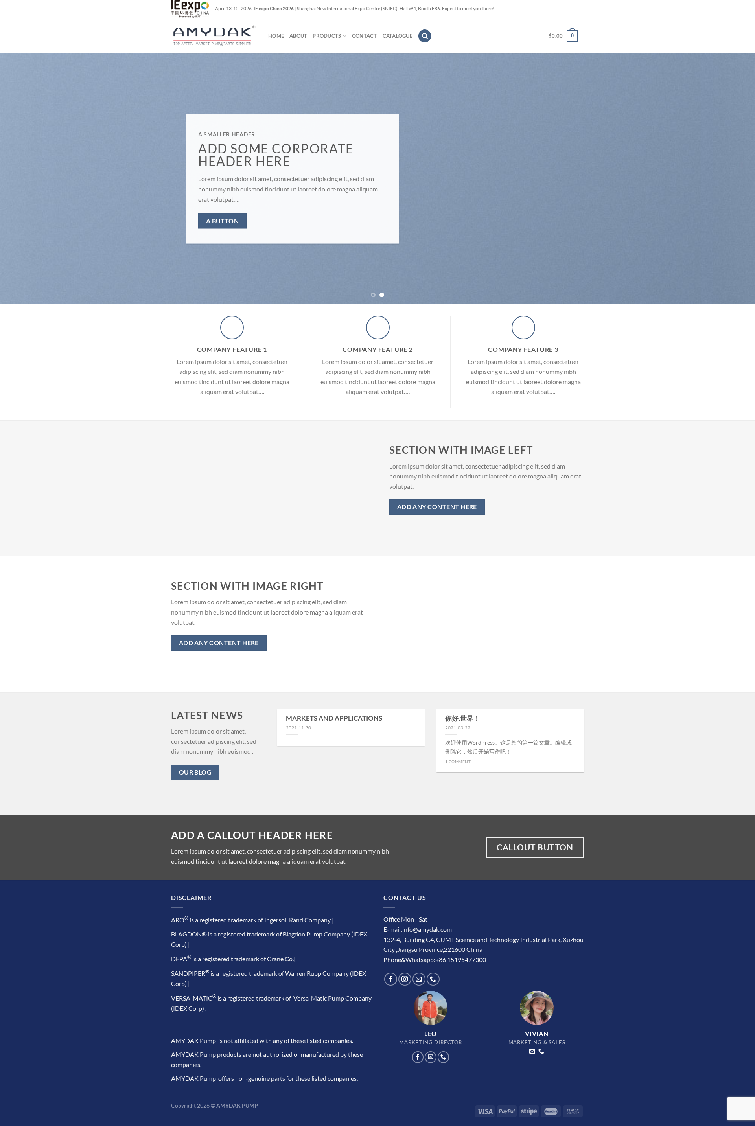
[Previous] (25, 179)
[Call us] (433, 979)
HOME (276, 36)
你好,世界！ (462, 718)
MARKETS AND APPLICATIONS (334, 718)
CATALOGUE (397, 36)
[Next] (730, 179)
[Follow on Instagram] (404, 979)
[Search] (424, 35)
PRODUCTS (327, 36)
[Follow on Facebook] (390, 979)
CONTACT (364, 36)
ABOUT (298, 36)
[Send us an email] (418, 979)
